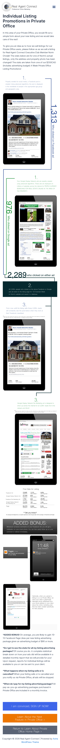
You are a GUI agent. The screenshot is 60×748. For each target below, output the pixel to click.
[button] (54, 6)
